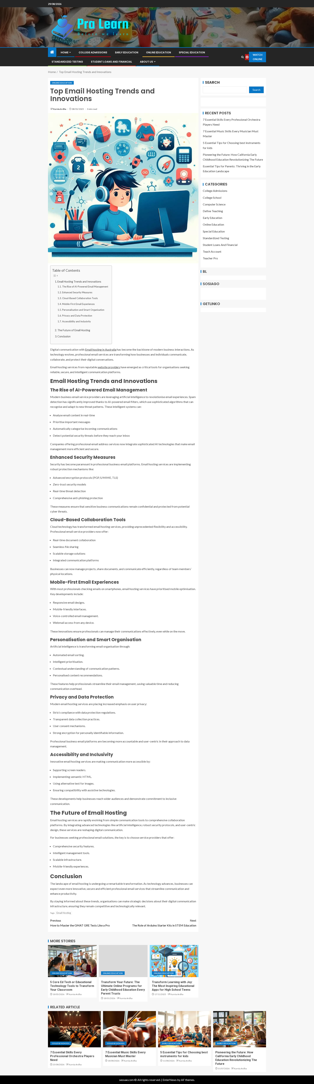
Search (212, 82)
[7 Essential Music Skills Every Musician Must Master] (129, 1029)
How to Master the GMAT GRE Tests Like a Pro (80, 923)
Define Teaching (213, 211)
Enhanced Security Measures (77, 292)
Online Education (158, 52)
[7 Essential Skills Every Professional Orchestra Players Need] (74, 1029)
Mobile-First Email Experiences (78, 304)
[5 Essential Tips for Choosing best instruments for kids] (184, 1029)
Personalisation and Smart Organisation (83, 309)
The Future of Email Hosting (73, 330)
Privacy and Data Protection (77, 315)
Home (64, 52)
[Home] (52, 52)
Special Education (192, 52)
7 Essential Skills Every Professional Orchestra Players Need (72, 1056)
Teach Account (212, 251)
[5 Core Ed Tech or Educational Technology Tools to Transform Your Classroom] (72, 961)
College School (212, 197)
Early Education (126, 52)
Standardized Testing (67, 62)
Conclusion (64, 336)
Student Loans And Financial (111, 62)
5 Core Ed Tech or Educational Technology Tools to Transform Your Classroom (72, 986)
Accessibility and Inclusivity (76, 321)
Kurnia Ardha (60, 109)
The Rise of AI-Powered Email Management (85, 286)
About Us (146, 62)
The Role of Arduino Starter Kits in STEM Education (164, 923)
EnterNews (170, 1079)
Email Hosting (64, 912)
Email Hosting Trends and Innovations (79, 281)
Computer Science (214, 204)
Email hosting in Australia (100, 349)
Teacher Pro (210, 258)
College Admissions (93, 52)
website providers (109, 367)
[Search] (242, 57)
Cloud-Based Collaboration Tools (80, 298)
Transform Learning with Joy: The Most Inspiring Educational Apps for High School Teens (173, 986)
